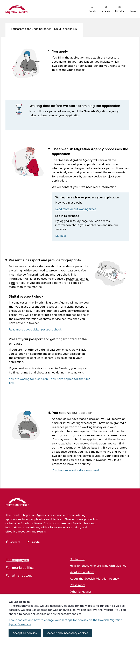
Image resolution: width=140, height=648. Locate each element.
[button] (92, 9)
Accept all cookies (25, 633)
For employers (17, 560)
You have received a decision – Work (76, 470)
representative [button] (116, 435)
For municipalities (20, 568)
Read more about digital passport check (35, 329)
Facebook (14, 542)
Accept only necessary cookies (67, 633)
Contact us (77, 559)
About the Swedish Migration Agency (94, 578)
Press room (77, 585)
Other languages (81, 591)
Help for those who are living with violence (98, 565)
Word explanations (82, 572)
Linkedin (35, 542)
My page (61, 235)
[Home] (17, 502)
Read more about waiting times (75, 209)
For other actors (19, 575)
